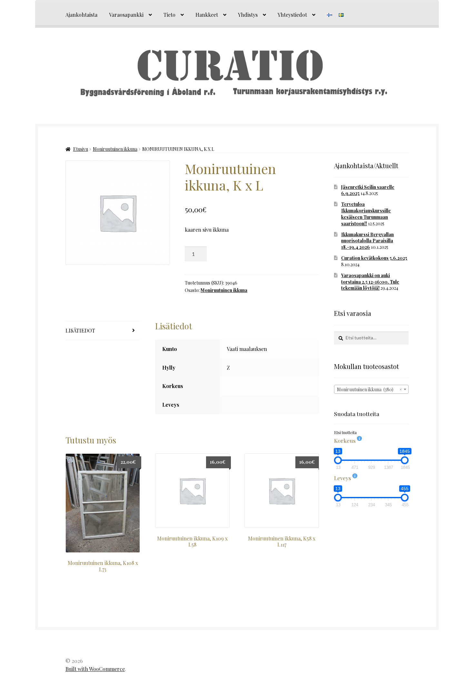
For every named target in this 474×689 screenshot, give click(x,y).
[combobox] (371, 389)
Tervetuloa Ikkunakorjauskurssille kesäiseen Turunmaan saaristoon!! (366, 213)
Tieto (169, 14)
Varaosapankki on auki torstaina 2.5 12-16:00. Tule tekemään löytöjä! (370, 281)
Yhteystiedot (292, 14)
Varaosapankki (126, 14)
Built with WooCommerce (95, 668)
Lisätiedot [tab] (80, 330)
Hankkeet (206, 14)
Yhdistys (248, 14)
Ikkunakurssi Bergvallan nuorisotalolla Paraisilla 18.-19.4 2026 (367, 240)
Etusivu (80, 149)
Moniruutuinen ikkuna (115, 149)
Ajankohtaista (81, 14)
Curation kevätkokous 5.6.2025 (374, 258)
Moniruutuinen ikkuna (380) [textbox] (369, 389)
